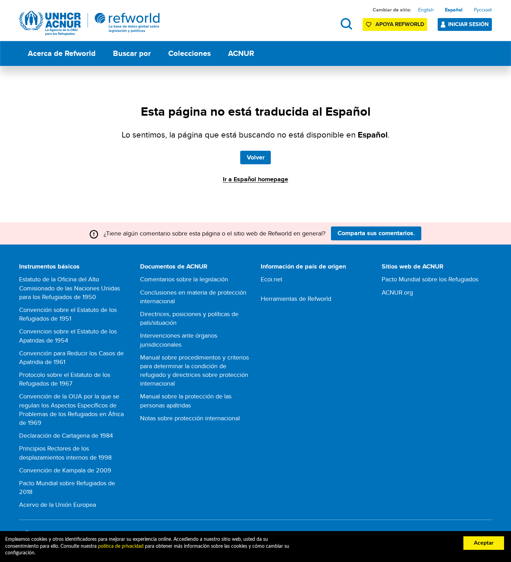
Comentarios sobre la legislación (184, 279)
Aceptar (484, 543)
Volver (256, 157)
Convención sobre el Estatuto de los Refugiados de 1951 (68, 314)
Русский (483, 9)
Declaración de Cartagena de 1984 (66, 435)
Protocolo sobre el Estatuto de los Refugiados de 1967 (64, 379)
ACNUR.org (397, 292)
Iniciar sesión (468, 24)
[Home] (89, 23)
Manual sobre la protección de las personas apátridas (186, 400)
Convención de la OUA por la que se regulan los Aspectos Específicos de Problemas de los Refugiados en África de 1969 (71, 409)
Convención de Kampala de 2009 (65, 470)
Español (454, 9)
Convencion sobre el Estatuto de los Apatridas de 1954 (68, 335)
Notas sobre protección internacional (190, 418)
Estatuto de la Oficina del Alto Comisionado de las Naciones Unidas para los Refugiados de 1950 (69, 288)
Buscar (346, 24)
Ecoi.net (271, 279)
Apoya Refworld (399, 24)
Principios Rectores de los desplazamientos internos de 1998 (65, 452)
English (426, 9)
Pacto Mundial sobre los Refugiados (430, 279)
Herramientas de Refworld (296, 298)
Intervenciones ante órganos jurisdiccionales (178, 339)
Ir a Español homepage (255, 179)
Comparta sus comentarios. (376, 233)
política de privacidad (121, 546)
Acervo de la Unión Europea (57, 504)
